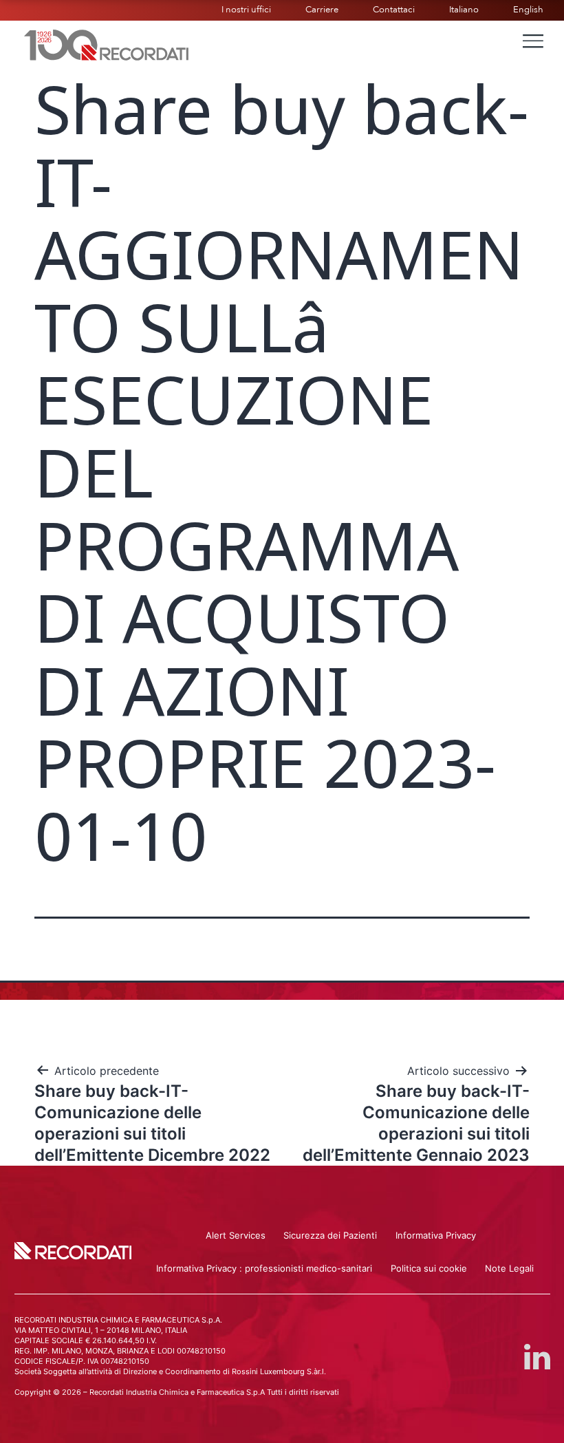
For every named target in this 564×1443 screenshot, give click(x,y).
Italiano (464, 9)
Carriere (321, 9)
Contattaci (394, 9)
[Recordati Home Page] (107, 43)
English (528, 9)
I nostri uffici (246, 9)
